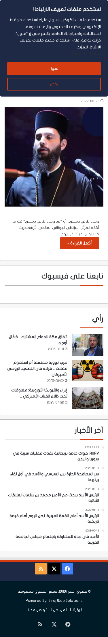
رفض (54, 84)
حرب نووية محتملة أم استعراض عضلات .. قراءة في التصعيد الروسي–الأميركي (36, 368)
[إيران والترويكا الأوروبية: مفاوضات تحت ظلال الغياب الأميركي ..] (87, 398)
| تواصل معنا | (37, 610)
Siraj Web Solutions (65, 601)
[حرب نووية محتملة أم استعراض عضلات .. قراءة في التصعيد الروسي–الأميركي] (87, 370)
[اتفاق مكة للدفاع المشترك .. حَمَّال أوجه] (87, 345)
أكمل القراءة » (79, 243)
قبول (54, 68)
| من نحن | (59, 610)
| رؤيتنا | (76, 610)
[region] (54, 48)
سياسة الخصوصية (86, 54)
